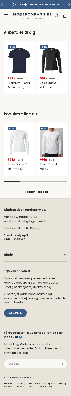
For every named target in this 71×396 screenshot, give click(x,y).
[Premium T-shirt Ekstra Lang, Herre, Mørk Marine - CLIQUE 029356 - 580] (19, 60)
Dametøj (20, 383)
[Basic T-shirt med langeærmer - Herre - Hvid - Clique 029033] (51, 142)
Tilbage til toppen (35, 192)
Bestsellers (35, 383)
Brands (20, 386)
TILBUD (31, 386)
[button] (65, 16)
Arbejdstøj (49, 383)
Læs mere (15, 313)
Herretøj (8, 383)
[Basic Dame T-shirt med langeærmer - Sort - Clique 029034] (51, 60)
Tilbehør (8, 386)
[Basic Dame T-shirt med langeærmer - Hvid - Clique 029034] (19, 142)
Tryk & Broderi (45, 386)
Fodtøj (62, 383)
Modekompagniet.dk (23, 377)
